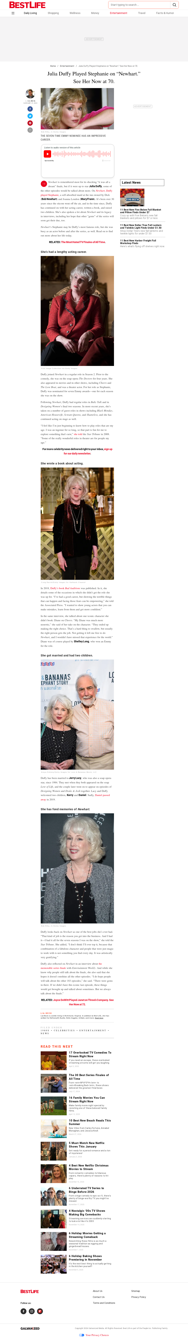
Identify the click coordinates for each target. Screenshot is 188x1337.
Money (95, 13)
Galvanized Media (96, 1328)
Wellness (75, 13)
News (45, 1033)
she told (78, 434)
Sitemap (135, 1291)
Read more (99, 1018)
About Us (97, 1291)
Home (53, 66)
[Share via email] (30, 131)
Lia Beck (31, 101)
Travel (141, 13)
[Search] (174, 5)
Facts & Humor (165, 13)
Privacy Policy (138, 1297)
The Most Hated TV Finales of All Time (83, 242)
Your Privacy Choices (97, 1335)
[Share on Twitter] (30, 116)
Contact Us (99, 1297)
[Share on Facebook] (30, 109)
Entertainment (118, 13)
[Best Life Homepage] (27, 4)
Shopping (53, 13)
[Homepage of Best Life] (29, 1291)
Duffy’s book (65, 588)
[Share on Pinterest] (30, 123)
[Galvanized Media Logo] (30, 1328)
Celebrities (64, 1030)
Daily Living (30, 13)
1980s (45, 1030)
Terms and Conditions (104, 1303)
